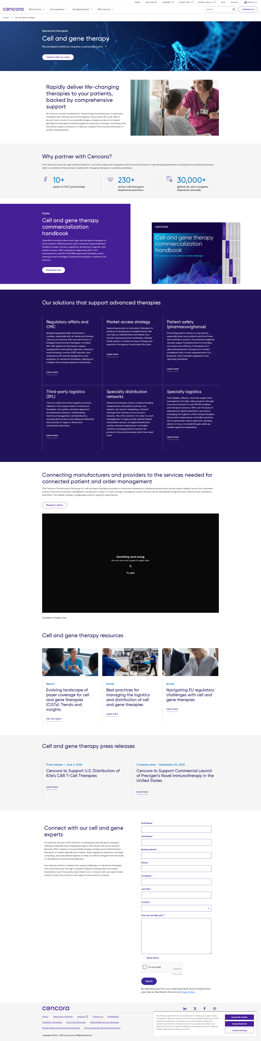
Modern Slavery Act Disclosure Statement (61, 1028)
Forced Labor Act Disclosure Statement (102, 1028)
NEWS (137, 2)
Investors (81, 1016)
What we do (35, 9)
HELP (223, 2)
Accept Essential (239, 1024)
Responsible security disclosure (104, 1022)
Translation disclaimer (52, 1022)
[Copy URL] (130, 566)
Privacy (45, 1016)
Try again (130, 573)
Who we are (104, 9)
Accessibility (113, 1016)
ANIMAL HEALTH (205, 2)
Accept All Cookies (239, 1017)
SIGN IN (234, 2)
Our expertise (57, 9)
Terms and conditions (63, 1016)
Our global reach (80, 9)
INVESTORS (184, 2)
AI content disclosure (76, 1022)
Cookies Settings (239, 1030)
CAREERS (166, 2)
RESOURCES (151, 2)
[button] (251, 2)
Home (6, 17)
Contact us (98, 1016)
